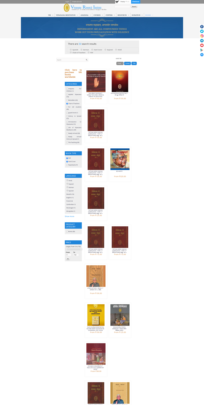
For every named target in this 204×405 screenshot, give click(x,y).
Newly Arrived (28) (74, 133)
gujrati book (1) (73, 113)
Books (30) (71, 231)
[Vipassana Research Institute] (67, 10)
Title (134, 63)
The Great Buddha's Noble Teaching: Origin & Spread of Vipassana (95, 95)
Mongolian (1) (70, 211)
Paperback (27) (73, 165)
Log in (67, 2)
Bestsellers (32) (73, 100)
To (74, 252)
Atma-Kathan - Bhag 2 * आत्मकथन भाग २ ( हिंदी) (95, 289)
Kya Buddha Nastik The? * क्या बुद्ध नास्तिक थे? (119, 94)
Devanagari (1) (70, 208)
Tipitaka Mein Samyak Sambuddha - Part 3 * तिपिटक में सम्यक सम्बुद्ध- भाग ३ (95, 172)
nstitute (98, 7)
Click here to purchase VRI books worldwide (73, 73)
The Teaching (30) (73, 142)
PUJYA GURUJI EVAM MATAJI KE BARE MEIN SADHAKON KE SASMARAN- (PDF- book (95, 328)
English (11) (70, 198)
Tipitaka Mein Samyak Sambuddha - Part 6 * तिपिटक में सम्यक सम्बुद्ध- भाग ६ (95, 134)
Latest (127, 63)
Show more (69, 216)
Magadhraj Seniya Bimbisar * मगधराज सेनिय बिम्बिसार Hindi (119, 328)
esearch (89, 7)
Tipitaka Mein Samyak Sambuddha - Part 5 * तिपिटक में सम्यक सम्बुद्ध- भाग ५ (95, 211)
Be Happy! (119, 171)
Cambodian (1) (71, 204)
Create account (77, 2)
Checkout (135, 2)
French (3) (69, 201)
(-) (71, 50)
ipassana (77, 7)
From (68, 252)
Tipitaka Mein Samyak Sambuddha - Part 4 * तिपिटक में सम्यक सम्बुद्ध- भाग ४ (119, 250)
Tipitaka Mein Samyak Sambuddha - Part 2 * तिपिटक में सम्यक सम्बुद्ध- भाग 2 (95, 250)
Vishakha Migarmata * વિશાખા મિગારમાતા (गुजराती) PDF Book (95, 367)
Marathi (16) (70, 194)
